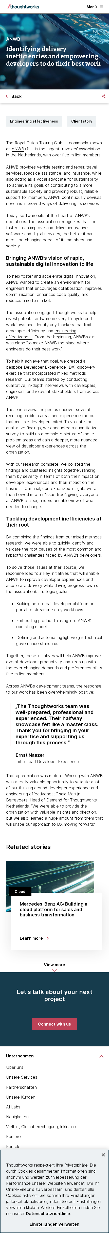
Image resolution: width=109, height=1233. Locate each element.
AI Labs (13, 1106)
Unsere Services (21, 1077)
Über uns (14, 1067)
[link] (54, 1024)
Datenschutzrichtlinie (48, 1213)
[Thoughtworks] (23, 6)
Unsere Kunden (20, 1097)
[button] (54, 967)
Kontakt (13, 1146)
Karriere (13, 1136)
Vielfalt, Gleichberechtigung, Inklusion (41, 1126)
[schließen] (103, 1154)
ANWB (18, 148)
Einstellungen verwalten (54, 1224)
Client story (81, 121)
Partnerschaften (21, 1087)
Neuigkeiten (17, 1116)
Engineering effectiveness (34, 121)
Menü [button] (92, 7)
